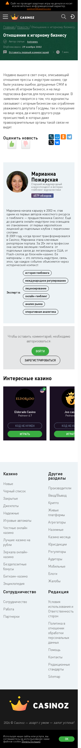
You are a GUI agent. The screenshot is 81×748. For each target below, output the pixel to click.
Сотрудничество (15, 602)
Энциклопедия (13, 583)
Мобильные (56, 566)
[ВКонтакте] (57, 142)
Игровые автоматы (17, 520)
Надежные (11, 513)
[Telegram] (69, 136)
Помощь (54, 650)
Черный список (14, 491)
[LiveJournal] (51, 136)
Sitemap (54, 676)
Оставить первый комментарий (29, 52)
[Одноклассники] (63, 136)
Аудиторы (55, 559)
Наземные (56, 529)
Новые (8, 484)
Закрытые (10, 498)
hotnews (32, 41)
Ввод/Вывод (57, 495)
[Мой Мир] (57, 136)
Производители (59, 488)
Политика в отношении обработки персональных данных (58, 632)
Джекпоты (11, 506)
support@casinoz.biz (39, 8)
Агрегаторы (57, 522)
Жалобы (54, 581)
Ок (66, 739)
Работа (8, 609)
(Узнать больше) (31, 741)
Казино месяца (59, 537)
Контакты (55, 657)
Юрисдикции (57, 544)
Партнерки (11, 616)
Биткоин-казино (15, 576)
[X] (51, 142)
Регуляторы (57, 551)
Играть (25, 434)
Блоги (52, 573)
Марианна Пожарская (44, 177)
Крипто (53, 503)
